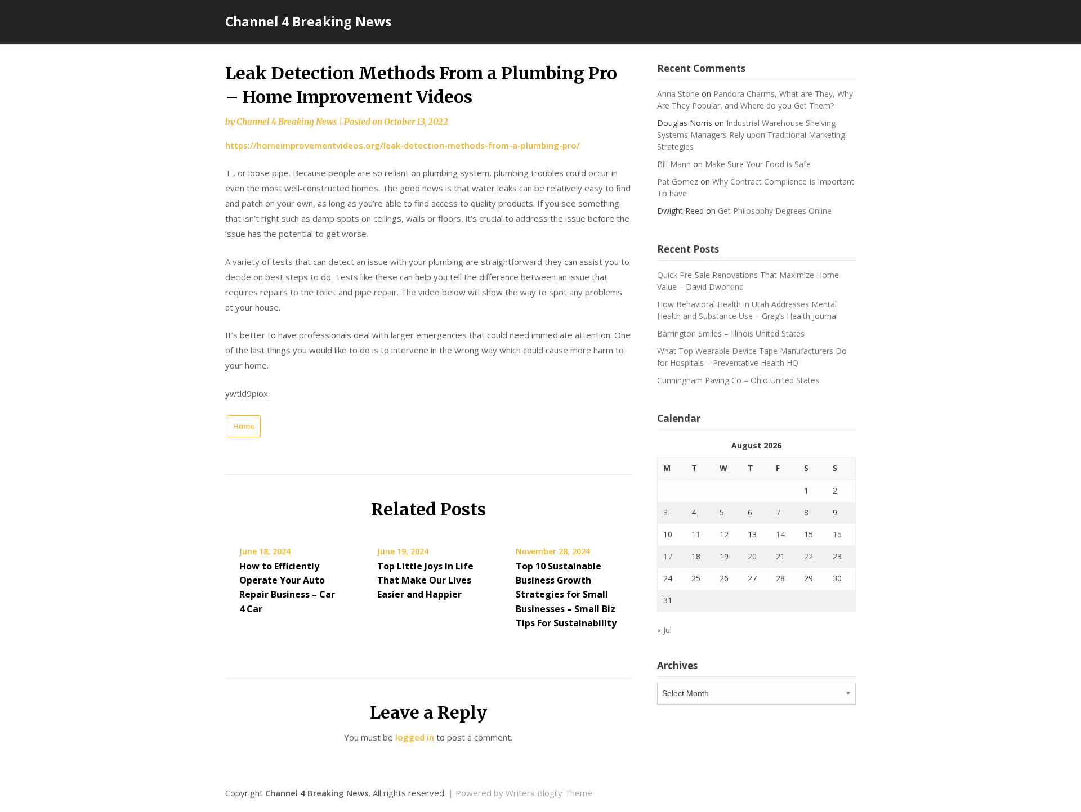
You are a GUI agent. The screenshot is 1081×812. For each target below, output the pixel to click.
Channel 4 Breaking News (308, 21)
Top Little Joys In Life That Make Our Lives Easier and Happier (425, 580)
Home (243, 426)
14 (780, 534)
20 (752, 556)
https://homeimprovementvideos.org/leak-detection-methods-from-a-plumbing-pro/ (402, 145)
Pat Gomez (677, 181)
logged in (414, 737)
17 (667, 556)
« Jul (664, 630)
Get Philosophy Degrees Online (775, 210)
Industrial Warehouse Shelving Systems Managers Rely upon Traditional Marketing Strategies (751, 135)
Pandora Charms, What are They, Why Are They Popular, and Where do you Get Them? (755, 99)
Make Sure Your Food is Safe (758, 164)
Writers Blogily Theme (549, 792)
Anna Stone (678, 93)
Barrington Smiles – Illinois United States (731, 333)
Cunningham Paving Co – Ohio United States (738, 380)
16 (837, 534)
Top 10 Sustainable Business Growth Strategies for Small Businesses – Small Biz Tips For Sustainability (566, 594)
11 (695, 534)
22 (808, 556)
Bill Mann (674, 164)
